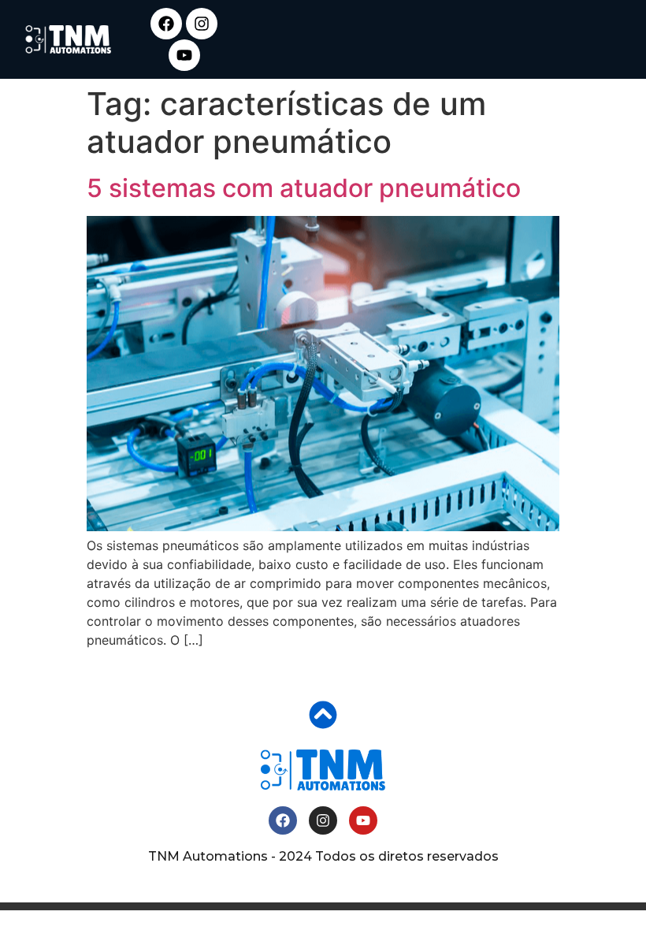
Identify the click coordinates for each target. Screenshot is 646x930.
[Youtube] (184, 55)
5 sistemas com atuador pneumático (304, 188)
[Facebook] (166, 23)
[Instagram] (201, 23)
